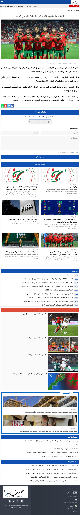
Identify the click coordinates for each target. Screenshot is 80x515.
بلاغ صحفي (73, 187)
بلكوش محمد (72, 63)
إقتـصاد (66, 393)
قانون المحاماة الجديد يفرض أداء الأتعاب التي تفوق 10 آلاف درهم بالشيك (51, 298)
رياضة (70, 10)
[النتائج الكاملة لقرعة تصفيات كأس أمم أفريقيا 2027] (20, 234)
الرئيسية (76, 10)
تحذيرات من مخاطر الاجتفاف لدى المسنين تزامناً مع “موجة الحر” (59, 456)
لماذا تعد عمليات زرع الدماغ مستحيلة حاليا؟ (65, 449)
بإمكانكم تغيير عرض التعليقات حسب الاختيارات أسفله (40, 117)
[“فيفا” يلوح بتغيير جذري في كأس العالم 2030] (20, 202)
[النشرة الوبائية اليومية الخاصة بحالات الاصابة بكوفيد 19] (40, 381)
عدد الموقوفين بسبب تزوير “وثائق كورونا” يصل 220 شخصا (49, 465)
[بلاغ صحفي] (59, 169)
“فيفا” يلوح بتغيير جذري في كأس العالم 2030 (23, 219)
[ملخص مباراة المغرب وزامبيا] (40, 344)
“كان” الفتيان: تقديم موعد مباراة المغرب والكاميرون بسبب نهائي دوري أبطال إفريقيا (47, 282)
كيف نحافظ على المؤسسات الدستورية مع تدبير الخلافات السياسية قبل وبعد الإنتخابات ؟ (51, 441)
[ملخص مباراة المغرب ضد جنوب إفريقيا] (40, 324)
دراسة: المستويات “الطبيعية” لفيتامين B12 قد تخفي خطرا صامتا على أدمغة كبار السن (52, 453)
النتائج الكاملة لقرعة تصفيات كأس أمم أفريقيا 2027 (21, 252)
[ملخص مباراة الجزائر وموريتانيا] (40, 362)
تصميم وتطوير (17, 508)
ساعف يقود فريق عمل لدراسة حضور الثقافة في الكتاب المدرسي (44, 469)
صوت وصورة (40, 310)
